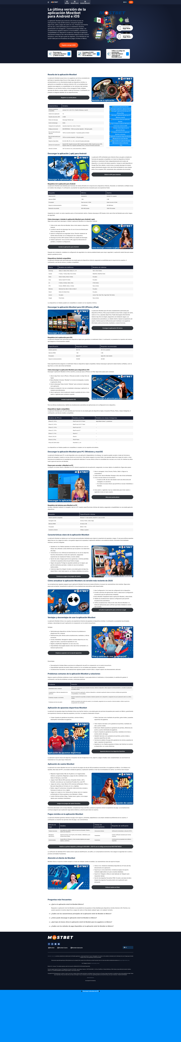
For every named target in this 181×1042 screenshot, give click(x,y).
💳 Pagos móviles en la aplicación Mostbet (120, 140)
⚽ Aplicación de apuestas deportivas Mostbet (120, 136)
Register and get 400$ (69, 45)
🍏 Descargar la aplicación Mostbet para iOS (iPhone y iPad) (120, 112)
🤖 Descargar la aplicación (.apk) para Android (120, 108)
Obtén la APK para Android (112, 174)
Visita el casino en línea (112, 887)
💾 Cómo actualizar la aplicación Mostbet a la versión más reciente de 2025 (120, 124)
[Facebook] (49, 944)
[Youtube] (58, 944)
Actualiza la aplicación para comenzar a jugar (112, 610)
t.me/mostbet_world (95, 963)
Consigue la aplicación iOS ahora (112, 328)
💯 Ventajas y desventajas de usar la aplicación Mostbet (120, 129)
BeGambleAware (90, 977)
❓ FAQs (120, 145)
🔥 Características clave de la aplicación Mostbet (120, 120)
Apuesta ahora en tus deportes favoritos (112, 751)
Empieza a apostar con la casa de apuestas (69, 653)
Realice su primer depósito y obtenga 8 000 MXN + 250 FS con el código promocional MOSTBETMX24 (90, 846)
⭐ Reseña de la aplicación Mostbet (120, 106)
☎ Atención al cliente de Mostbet (120, 143)
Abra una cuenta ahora (112, 497)
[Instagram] (52, 944)
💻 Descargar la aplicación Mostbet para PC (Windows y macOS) (120, 116)
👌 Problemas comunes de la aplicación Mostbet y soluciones (120, 133)
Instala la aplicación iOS (68, 399)
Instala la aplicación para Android (69, 247)
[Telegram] (55, 944)
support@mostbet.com (124, 960)
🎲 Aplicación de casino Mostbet (120, 138)
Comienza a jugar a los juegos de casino (68, 576)
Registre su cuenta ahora (68, 97)
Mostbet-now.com (51, 956)
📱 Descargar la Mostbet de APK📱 (90, 991)
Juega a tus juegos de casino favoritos (68, 803)
